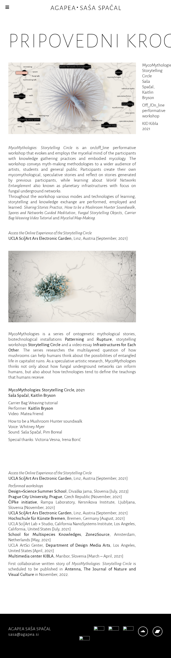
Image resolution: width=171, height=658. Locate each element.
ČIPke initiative (22, 502)
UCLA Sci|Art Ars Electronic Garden (40, 238)
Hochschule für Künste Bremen (36, 518)
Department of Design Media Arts (78, 545)
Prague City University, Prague (35, 496)
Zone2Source (97, 534)
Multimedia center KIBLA (31, 556)
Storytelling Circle (44, 344)
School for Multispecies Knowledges (44, 534)
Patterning (74, 339)
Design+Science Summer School (37, 491)
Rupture (104, 339)
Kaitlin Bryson (40, 408)
